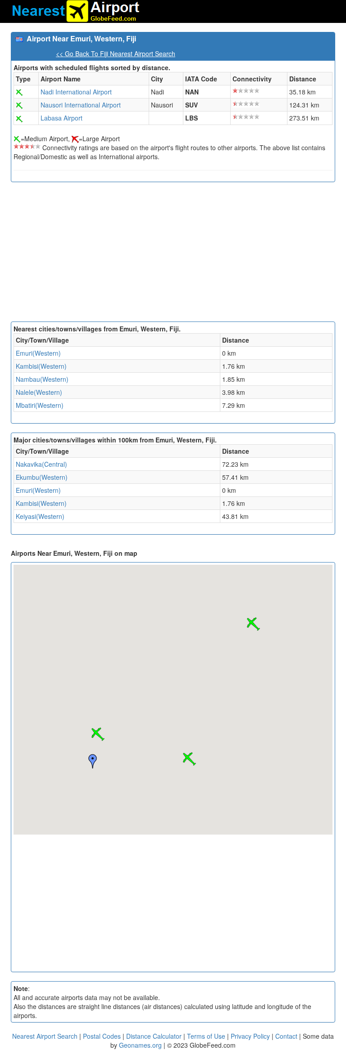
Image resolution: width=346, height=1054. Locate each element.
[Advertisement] (173, 254)
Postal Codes (102, 1036)
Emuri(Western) (38, 352)
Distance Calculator (154, 1036)
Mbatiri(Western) (40, 405)
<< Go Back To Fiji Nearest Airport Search (115, 53)
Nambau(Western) (42, 379)
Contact (286, 1036)
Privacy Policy (251, 1036)
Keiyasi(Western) (40, 516)
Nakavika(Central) (41, 464)
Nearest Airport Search (44, 1036)
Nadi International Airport (76, 91)
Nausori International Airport (81, 104)
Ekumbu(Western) (42, 477)
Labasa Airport (61, 117)
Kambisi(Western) (41, 366)
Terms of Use (207, 1036)
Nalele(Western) (39, 392)
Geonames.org (140, 1045)
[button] (98, 734)
